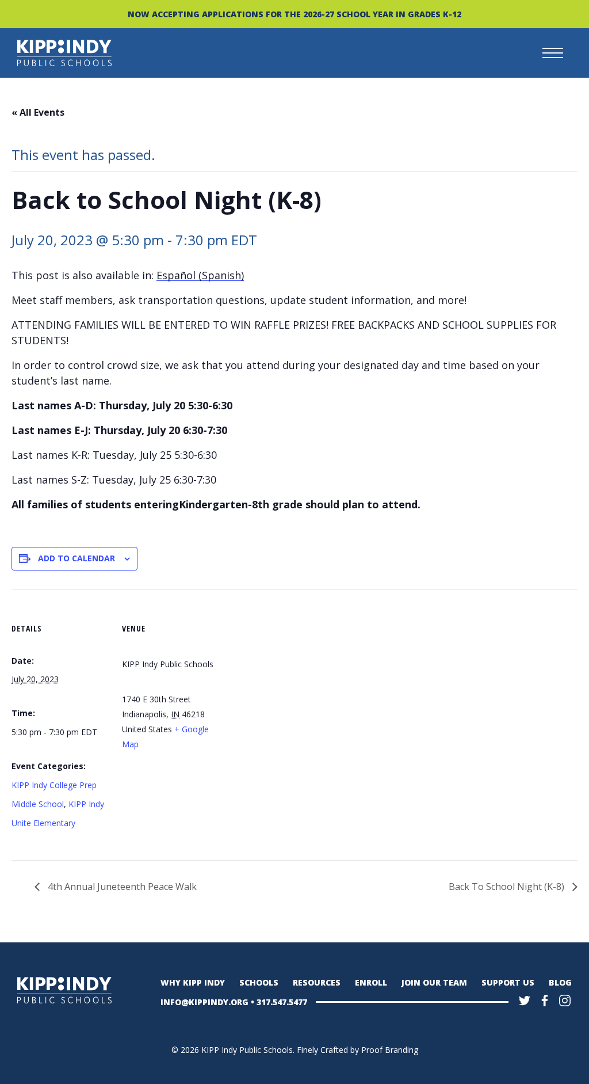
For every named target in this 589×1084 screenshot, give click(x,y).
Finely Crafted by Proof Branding (357, 1049)
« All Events (38, 112)
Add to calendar (76, 558)
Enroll (371, 982)
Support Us (507, 982)
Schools (258, 982)
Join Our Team (434, 982)
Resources (317, 982)
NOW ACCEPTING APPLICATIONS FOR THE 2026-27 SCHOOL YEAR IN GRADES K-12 (294, 14)
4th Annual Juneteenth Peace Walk (121, 886)
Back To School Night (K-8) (508, 886)
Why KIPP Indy (192, 982)
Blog (560, 982)
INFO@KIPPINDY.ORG (204, 1001)
